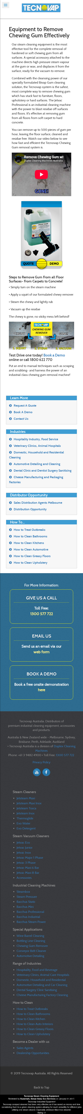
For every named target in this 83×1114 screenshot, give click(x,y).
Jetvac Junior (24, 847)
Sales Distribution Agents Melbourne (38, 502)
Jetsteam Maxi (26, 798)
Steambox (23, 891)
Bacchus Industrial (28, 917)
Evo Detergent (26, 828)
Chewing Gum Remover (32, 946)
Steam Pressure (27, 897)
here (41, 689)
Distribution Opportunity (30, 509)
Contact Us (21, 419)
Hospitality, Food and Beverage (37, 970)
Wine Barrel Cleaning (30, 936)
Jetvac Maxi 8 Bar (28, 873)
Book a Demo (54, 355)
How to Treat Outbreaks (29, 530)
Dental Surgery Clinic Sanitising (37, 990)
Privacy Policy (41, 762)
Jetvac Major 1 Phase (30, 857)
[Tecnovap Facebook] (46, 772)
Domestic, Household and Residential (41, 980)
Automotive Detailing (30, 956)
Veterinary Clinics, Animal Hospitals (37, 446)
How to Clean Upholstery (30, 562)
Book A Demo (23, 412)
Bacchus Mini (25, 907)
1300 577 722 (41, 613)
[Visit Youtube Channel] (37, 772)
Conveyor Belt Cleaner (31, 951)
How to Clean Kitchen (31, 1019)
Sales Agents (25, 1048)
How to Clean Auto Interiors (35, 1024)
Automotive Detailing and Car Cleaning (42, 985)
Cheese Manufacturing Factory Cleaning (42, 995)
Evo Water (23, 823)
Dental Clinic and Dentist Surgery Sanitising (42, 470)
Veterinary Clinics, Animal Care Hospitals (43, 975)
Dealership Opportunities (33, 1053)
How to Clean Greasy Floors (32, 556)
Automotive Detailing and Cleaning (37, 464)
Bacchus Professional (30, 912)
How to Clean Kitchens (29, 543)
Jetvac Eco (23, 842)
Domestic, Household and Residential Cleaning (36, 455)
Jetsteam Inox (26, 813)
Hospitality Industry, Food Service (36, 439)
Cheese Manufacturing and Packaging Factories (36, 479)
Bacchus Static (26, 902)
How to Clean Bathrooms (30, 536)
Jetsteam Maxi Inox (29, 803)
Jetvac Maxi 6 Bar (28, 867)
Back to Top (41, 1087)
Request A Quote (25, 405)
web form (42, 652)
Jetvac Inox (24, 852)
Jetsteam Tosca (26, 808)
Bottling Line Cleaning (31, 941)
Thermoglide (25, 818)
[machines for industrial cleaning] (41, 9)
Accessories (24, 878)
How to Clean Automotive (31, 549)
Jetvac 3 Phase (26, 862)
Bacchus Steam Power (31, 922)
